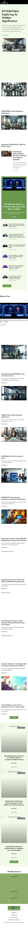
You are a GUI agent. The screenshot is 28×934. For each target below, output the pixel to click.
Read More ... (6, 35)
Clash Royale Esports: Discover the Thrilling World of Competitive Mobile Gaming (14, 758)
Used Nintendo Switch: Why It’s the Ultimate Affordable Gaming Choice (13, 581)
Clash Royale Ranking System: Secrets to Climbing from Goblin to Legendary (19, 155)
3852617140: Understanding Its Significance (11, 416)
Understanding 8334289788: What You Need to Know (12, 375)
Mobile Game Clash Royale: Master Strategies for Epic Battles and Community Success (14, 803)
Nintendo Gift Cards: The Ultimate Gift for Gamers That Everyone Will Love (13, 665)
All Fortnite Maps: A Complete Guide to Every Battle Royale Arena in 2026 (16, 256)
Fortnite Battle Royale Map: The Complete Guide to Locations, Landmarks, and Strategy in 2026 (17, 236)
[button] (26, 2)
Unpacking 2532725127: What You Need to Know (13, 145)
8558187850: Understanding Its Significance (12, 112)
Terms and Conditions (14, 919)
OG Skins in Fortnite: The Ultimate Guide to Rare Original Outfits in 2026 (17, 246)
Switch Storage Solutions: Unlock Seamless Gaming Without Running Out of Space (12, 623)
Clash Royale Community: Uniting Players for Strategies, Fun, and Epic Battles (14, 848)
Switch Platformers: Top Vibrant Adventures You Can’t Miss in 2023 (12, 706)
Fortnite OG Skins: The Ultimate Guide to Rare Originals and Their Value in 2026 (17, 225)
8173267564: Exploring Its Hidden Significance (10, 16)
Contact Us (14, 915)
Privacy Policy (14, 917)
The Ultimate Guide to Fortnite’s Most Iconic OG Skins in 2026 (14, 206)
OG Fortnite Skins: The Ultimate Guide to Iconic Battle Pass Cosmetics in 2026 (16, 267)
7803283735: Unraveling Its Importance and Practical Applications (13, 498)
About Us (14, 912)
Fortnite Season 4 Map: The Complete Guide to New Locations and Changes (15, 277)
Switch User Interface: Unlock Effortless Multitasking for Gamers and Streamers (14, 539)
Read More (3, 324)
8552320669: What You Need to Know (12, 457)
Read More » (14, 216)
